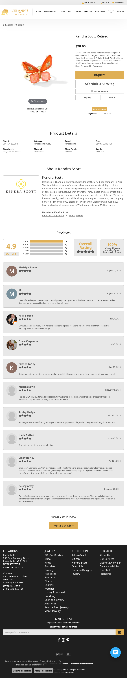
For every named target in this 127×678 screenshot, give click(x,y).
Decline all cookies (22, 670)
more (99, 66)
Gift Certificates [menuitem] (53, 555)
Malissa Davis (27, 386)
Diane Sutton (26, 435)
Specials (88, 11)
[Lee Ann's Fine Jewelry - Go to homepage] (16, 12)
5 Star (25, 241)
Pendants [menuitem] (50, 577)
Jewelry (77, 11)
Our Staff (104, 570)
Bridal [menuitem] (47, 559)
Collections (65, 11)
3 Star (25, 247)
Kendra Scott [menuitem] (79, 562)
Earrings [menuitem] (49, 570)
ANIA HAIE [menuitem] (50, 603)
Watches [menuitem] (49, 588)
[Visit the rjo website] (68, 654)
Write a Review (63, 525)
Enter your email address (63, 626)
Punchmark (69, 673)
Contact (121, 11)
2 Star (25, 250)
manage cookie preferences (30, 664)
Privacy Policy (46, 661)
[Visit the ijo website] (59, 654)
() (66, 241)
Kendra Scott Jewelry (14, 25)
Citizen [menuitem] (76, 559)
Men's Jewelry (76, 215)
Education (100, 11)
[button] (89, 2)
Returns (112, 97)
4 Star (25, 244)
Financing (105, 573)
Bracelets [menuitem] (49, 566)
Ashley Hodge (27, 412)
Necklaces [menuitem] (50, 573)
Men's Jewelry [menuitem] (52, 611)
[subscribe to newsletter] (120, 632)
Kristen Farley (27, 363)
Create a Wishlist (109, 566)
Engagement (50, 11)
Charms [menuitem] (49, 585)
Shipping (87, 97)
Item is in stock (99, 109)
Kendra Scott (70, 144)
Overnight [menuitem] (78, 566)
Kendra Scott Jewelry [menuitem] (56, 607)
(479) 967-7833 (38, 111)
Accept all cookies (43, 670)
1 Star (25, 253)
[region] (37, 70)
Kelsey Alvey (26, 486)
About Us (111, 11)
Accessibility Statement (82, 663)
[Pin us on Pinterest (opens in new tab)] (67, 640)
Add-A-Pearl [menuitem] (79, 555)
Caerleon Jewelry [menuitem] (54, 599)
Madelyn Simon (28, 267)
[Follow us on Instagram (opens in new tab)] (63, 640)
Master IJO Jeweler (110, 562)
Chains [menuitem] (48, 581)
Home (38, 11)
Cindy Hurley (26, 457)
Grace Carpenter (28, 341)
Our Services (106, 559)
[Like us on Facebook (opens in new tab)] (59, 640)
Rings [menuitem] (47, 562)
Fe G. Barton (26, 315)
